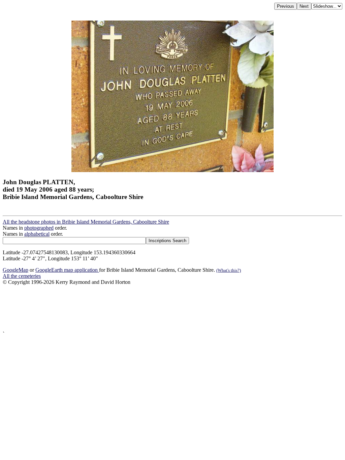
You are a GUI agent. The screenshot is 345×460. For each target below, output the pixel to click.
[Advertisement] (172, 308)
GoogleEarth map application (67, 270)
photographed (39, 228)
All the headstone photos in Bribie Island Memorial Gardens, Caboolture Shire (86, 222)
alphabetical (37, 234)
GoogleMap (15, 270)
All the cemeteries (22, 276)
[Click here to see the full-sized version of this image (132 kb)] (172, 170)
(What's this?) (228, 270)
